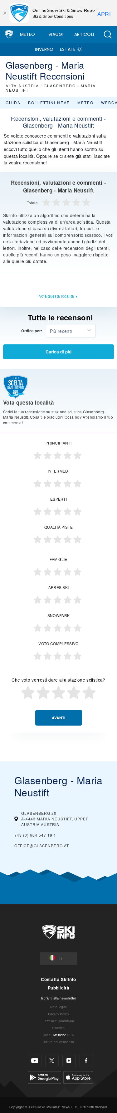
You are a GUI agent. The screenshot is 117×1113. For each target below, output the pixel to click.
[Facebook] (86, 1060)
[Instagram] (69, 1060)
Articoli (84, 34)
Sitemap (58, 1027)
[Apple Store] (78, 1076)
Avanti (58, 718)
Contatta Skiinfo (58, 979)
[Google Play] (44, 1076)
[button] (107, 34)
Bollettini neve (49, 102)
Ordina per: (31, 331)
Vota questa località (56, 296)
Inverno (44, 49)
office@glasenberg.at (41, 845)
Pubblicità (58, 988)
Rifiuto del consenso (58, 1041)
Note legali (58, 1006)
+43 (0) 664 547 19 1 (35, 835)
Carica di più (58, 352)
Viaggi (55, 34)
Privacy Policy (58, 1014)
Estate (68, 49)
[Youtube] (34, 1060)
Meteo (27, 34)
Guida (13, 102)
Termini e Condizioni (58, 1020)
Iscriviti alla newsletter (58, 997)
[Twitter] (52, 1060)
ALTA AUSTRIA (22, 85)
